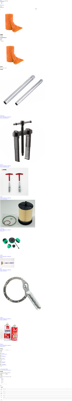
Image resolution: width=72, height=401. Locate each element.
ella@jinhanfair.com (3, 362)
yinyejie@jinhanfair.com (4, 356)
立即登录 (1, 374)
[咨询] (0, 254)
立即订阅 (1, 350)
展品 (1, 2)
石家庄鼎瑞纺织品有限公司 (3, 37)
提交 (0, 385)
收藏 (1, 36)
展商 (1, 3)
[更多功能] (1, 254)
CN (0, 4)
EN (1, 4)
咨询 (2, 36)
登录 (0, 1)
